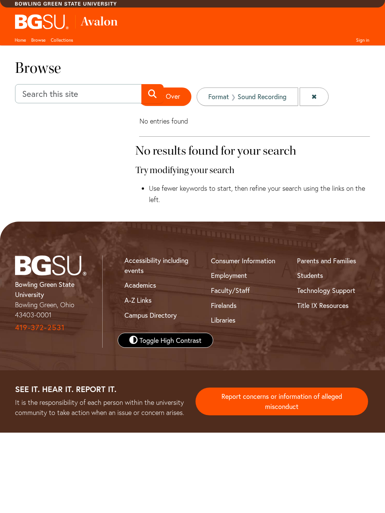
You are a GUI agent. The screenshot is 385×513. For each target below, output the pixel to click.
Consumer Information (243, 260)
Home (20, 40)
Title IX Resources (323, 305)
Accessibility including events (156, 265)
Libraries (223, 319)
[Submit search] (152, 94)
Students (310, 275)
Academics (140, 285)
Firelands (223, 305)
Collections (62, 40)
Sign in (362, 40)
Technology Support (326, 290)
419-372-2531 (40, 327)
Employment (229, 275)
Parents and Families (326, 260)
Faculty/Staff (230, 290)
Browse (38, 40)
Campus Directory (150, 315)
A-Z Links (138, 300)
